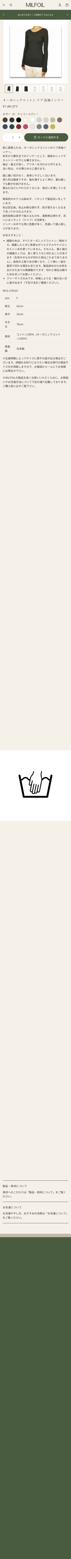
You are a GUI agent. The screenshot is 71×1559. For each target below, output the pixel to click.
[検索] (11, 5)
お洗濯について (12, 1207)
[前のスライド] (3, 14)
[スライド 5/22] (43, 88)
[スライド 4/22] (34, 88)
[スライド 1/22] (9, 88)
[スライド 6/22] (51, 88)
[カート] (67, 5)
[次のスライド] (67, 14)
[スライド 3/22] (26, 88)
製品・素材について (15, 1186)
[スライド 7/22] (60, 88)
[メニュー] (4, 5)
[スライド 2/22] (17, 88)
